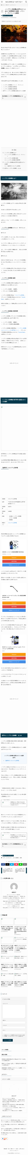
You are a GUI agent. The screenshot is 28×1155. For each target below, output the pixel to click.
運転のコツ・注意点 (14, 1148)
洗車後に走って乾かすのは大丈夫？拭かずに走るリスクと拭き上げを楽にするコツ (18, 803)
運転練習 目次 (7, 1148)
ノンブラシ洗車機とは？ (10, 152)
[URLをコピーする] (25, 864)
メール (5, 1025)
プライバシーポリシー (14, 1150)
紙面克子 (14, 892)
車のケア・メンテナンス (7, 15)
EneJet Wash (22, 332)
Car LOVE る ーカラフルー (14, 2)
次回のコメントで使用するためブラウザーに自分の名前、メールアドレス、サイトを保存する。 (14, 1036)
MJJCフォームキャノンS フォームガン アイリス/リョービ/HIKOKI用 (13, 647)
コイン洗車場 (15, 857)
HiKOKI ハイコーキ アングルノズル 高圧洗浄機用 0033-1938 (14, 596)
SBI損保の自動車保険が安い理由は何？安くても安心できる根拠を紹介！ (14, 1060)
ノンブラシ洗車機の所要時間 (13, 160)
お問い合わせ (21, 1148)
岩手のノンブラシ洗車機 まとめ (13, 168)
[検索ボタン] (26, 2)
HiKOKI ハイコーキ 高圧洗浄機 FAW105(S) (13, 552)
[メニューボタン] (2, 2)
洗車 (21, 857)
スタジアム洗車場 (19, 295)
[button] (3, 864)
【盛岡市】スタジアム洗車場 (13, 166)
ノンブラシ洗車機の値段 (12, 158)
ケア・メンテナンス (7, 857)
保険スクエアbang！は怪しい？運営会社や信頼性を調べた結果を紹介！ (14, 1064)
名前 (4, 1020)
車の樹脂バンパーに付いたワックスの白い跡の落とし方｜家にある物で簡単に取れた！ (18, 836)
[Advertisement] (14, 129)
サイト (4, 1030)
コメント (5, 1003)
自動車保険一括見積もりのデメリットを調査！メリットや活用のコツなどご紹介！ (14, 1068)
